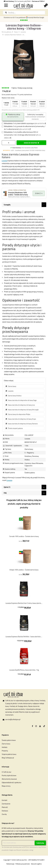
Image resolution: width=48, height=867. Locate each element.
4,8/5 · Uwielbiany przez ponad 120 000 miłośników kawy (24, 150)
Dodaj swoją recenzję (25, 88)
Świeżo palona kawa (9, 740)
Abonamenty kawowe (9, 779)
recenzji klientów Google (36, 17)
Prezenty (5, 750)
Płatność (5, 807)
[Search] (6, 12)
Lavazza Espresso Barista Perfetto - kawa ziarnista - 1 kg (24, 636)
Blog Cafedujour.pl (8, 757)
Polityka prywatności (22, 864)
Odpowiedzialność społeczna (11, 782)
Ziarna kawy (6, 743)
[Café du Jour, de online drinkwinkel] (24, 6)
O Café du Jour (6, 772)
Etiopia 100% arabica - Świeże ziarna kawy (24, 569)
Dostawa (5, 810)
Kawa (16, 32)
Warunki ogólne (36, 864)
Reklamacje (10, 864)
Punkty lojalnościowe (9, 775)
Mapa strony (6, 786)
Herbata (4, 747)
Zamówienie (6, 803)
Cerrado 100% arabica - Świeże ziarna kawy (24, 536)
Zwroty (4, 814)
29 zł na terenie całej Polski (25, 148)
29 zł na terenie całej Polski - (24, 1)
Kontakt (4, 800)
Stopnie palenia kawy (9, 754)
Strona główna (6, 32)
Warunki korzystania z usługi (24, 850)
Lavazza (23, 32)
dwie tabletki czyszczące (25, 123)
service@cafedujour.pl (12, 719)
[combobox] (24, 12)
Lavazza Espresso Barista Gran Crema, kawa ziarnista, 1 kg (24, 603)
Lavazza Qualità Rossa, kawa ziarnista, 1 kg (24, 670)
